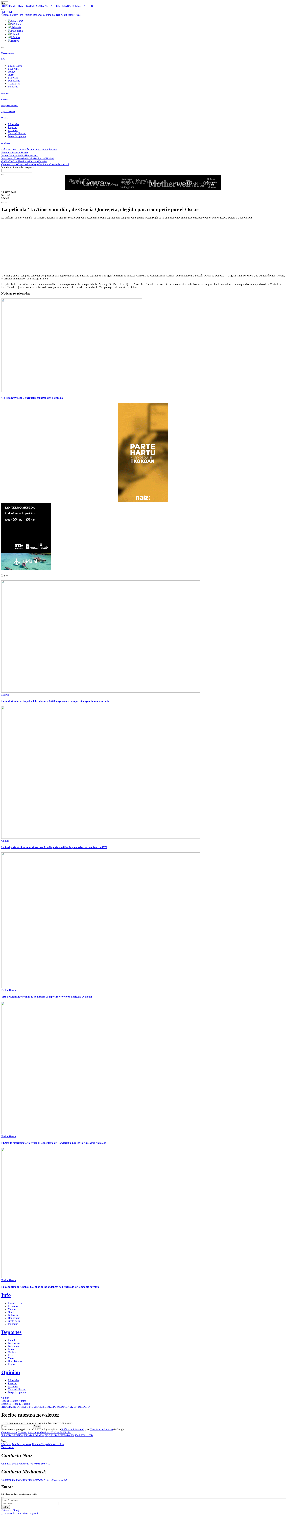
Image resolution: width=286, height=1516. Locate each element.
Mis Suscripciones (21, 1444)
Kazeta (34, 161)
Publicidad (63, 164)
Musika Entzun (37, 158)
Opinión (28, 14)
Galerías (13, 155)
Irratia (4, 158)
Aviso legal (32, 164)
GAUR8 (53, 5)
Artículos (13, 130)
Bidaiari (49, 158)
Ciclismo (12, 1352)
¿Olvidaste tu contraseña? (14, 1513)
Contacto (22, 164)
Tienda (24, 152)
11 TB (89, 5)
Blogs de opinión (17, 136)
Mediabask (24, 161)
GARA (40, 5)
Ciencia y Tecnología (40, 149)
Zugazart (12, 127)
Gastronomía (22, 149)
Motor (11, 1358)
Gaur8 (15, 161)
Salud (54, 149)
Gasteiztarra (14, 83)
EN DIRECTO (15, 1406)
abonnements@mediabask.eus (27, 1479)
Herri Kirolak (15, 1361)
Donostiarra (14, 80)
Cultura (47, 14)
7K (46, 5)
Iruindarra (13, 86)
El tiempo (6, 152)
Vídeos (5, 155)
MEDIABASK (66, 5)
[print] (2, 202)
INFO (4, 11)
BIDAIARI (30, 5)
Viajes (12, 149)
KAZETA (80, 5)
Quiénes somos (9, 164)
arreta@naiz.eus (20, 1463)
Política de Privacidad (72, 1429)
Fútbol (11, 1340)
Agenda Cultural (8, 112)
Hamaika (42, 161)
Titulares (36, 1444)
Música (5, 149)
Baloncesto (14, 1343)
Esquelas (16, 152)
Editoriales (13, 124)
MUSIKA (17, 5)
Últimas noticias (9, 14)
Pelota (11, 1349)
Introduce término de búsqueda (17, 167)
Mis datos (6, 1444)
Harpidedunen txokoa (52, 1444)
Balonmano (14, 1346)
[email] (6, 202)
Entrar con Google (11, 1510)
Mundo (12, 71)
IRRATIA (6, 5)
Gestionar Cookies (48, 164)
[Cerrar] (2, 1497)
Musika (25, 158)
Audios (21, 155)
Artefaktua (5, 143)
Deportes (37, 14)
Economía (13, 68)
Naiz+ (11, 74)
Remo (11, 1355)
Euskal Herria (15, 65)
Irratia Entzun (14, 158)
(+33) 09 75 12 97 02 (55, 1479)
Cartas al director (17, 133)
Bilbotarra (13, 77)
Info (21, 14)
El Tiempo (24, 1403)
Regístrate (34, 1513)
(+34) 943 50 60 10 (39, 1463)
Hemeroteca (31, 155)
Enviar (37, 1426)
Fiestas (76, 14)
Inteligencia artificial (62, 14)
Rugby (11, 1364)
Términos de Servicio (101, 1429)
